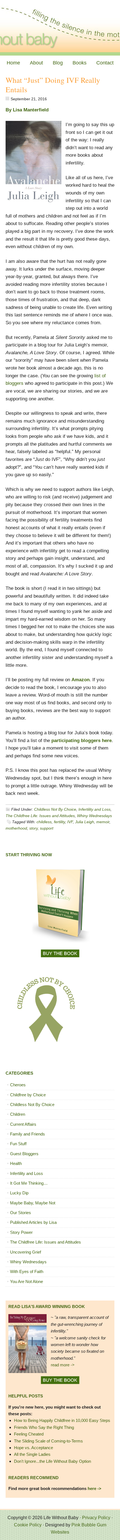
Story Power (21, 1232)
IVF (70, 822)
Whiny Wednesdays (94, 815)
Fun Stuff (18, 1143)
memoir (102, 822)
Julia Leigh (84, 822)
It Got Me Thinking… (29, 1183)
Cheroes (18, 1084)
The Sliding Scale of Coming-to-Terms (48, 1441)
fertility (59, 822)
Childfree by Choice (28, 1094)
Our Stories (20, 1212)
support (46, 828)
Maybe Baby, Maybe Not (32, 1202)
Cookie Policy (28, 1524)
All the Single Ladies (32, 1454)
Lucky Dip (19, 1192)
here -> (94, 1488)
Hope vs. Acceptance (33, 1447)
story (33, 828)
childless (44, 822)
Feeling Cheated (29, 1434)
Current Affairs (23, 1124)
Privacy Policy (96, 1517)
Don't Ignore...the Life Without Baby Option (52, 1461)
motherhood (16, 828)
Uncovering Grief (25, 1252)
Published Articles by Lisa (33, 1222)
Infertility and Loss (94, 809)
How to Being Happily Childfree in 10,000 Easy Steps (62, 1420)
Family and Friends (27, 1134)
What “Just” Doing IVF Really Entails (53, 84)
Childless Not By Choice (55, 809)
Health (16, 1163)
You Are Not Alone (26, 1281)
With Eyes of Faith (26, 1271)
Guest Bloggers (24, 1153)
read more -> (63, 1364)
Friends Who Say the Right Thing (44, 1427)
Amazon (80, 679)
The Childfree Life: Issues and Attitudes (40, 815)
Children (17, 1114)
